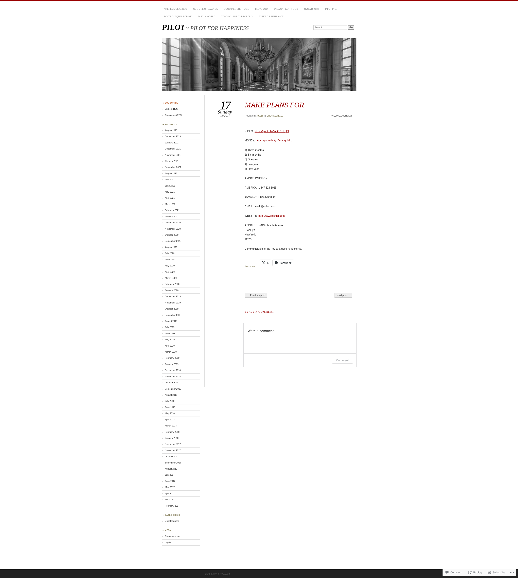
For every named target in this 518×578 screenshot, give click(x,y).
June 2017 (170, 481)
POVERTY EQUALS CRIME (178, 16)
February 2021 (172, 210)
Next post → (343, 295)
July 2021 (169, 179)
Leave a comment (342, 115)
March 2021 (171, 204)
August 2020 (171, 247)
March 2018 (171, 425)
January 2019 (171, 364)
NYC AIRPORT (311, 9)
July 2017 (169, 475)
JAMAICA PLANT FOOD (286, 9)
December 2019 (173, 296)
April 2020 (170, 272)
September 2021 (173, 167)
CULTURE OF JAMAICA (205, 9)
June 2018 (170, 407)
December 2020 (173, 222)
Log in (168, 542)
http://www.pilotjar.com (271, 215)
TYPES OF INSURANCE (271, 16)
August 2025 (171, 130)
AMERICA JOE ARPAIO (175, 9)
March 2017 (171, 499)
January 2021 (171, 216)
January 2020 (171, 290)
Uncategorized (274, 115)
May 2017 (170, 487)
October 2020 (171, 235)
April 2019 (170, 346)
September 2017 (173, 462)
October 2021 (171, 161)
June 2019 (170, 333)
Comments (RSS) (173, 115)
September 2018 (173, 389)
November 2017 (173, 450)
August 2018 (171, 395)
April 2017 (170, 493)
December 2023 (173, 136)
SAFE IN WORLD (206, 16)
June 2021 (170, 186)
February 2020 (172, 284)
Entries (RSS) (171, 109)
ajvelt (260, 115)
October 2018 (171, 382)
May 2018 (170, 413)
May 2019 (170, 339)
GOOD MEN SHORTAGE (236, 9)
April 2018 (170, 419)
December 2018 (173, 370)
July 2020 (169, 253)
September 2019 (173, 315)
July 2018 (169, 401)
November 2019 (173, 302)
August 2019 (171, 321)
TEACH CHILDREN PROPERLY (237, 16)
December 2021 (173, 148)
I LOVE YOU (261, 9)
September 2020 (173, 241)
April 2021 (170, 198)
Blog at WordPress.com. (218, 573)
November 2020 (173, 229)
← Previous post (256, 295)
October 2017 (171, 456)
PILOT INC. (331, 9)
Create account (172, 536)
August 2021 (171, 173)
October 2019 (171, 309)
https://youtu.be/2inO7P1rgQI (272, 131)
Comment (342, 360)
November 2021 (173, 155)
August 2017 (171, 469)
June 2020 (170, 259)
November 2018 (173, 376)
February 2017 (172, 506)
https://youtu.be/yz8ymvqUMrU (274, 140)
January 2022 (171, 142)
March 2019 (171, 352)
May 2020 (170, 265)
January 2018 (171, 438)
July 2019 (169, 327)
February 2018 (172, 432)
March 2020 (171, 278)
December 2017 (173, 444)
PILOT (173, 27)
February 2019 (172, 358)
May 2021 (170, 192)
